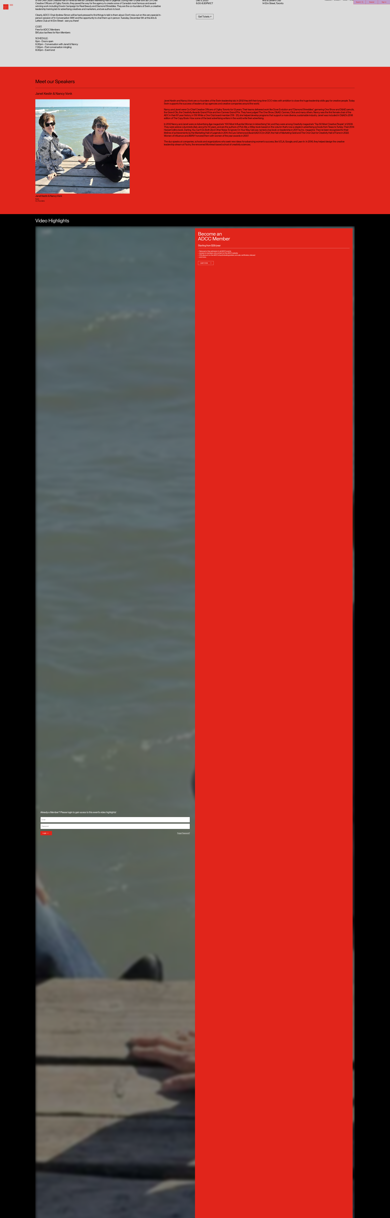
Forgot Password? (183, 833)
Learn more (204, 263)
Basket (371, 2)
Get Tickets (204, 16)
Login (44, 833)
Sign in (384, 2)
